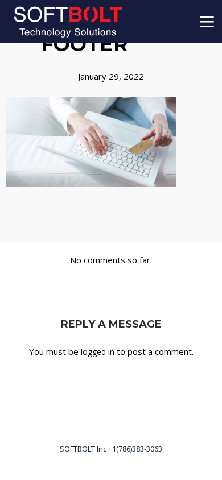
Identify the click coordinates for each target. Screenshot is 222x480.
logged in (97, 351)
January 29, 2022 (111, 76)
